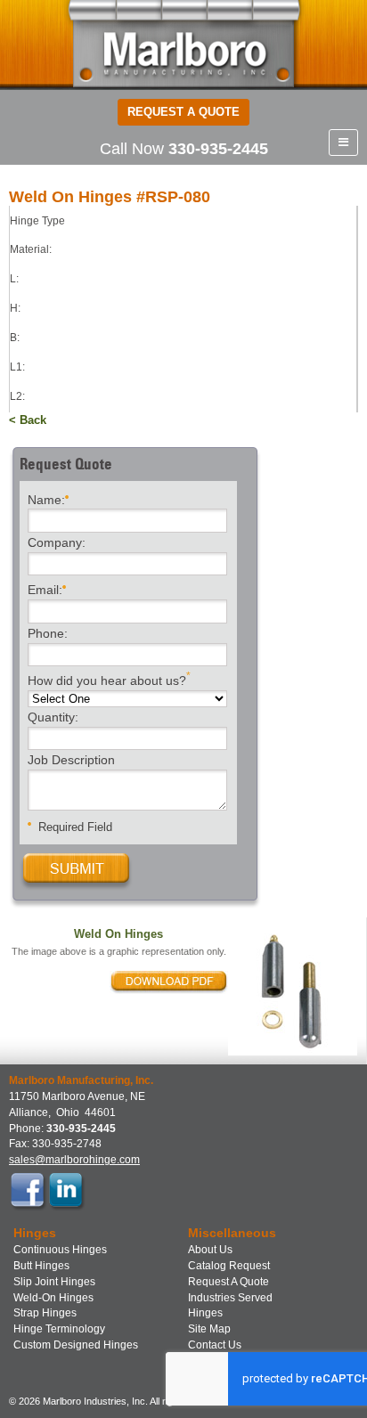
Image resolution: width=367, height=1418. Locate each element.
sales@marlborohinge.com (74, 1159)
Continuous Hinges (60, 1249)
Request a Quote (183, 111)
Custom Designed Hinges (75, 1345)
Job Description (71, 760)
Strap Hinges (45, 1313)
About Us (210, 1249)
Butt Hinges (41, 1265)
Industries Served (230, 1298)
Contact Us (214, 1345)
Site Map (209, 1329)
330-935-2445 (218, 149)
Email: (45, 590)
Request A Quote (228, 1281)
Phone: (48, 634)
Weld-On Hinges (53, 1298)
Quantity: (53, 718)
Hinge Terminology (59, 1329)
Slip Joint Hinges (54, 1281)
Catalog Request (229, 1265)
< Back (27, 420)
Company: (57, 543)
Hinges (205, 1313)
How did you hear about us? (109, 679)
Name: (46, 499)
